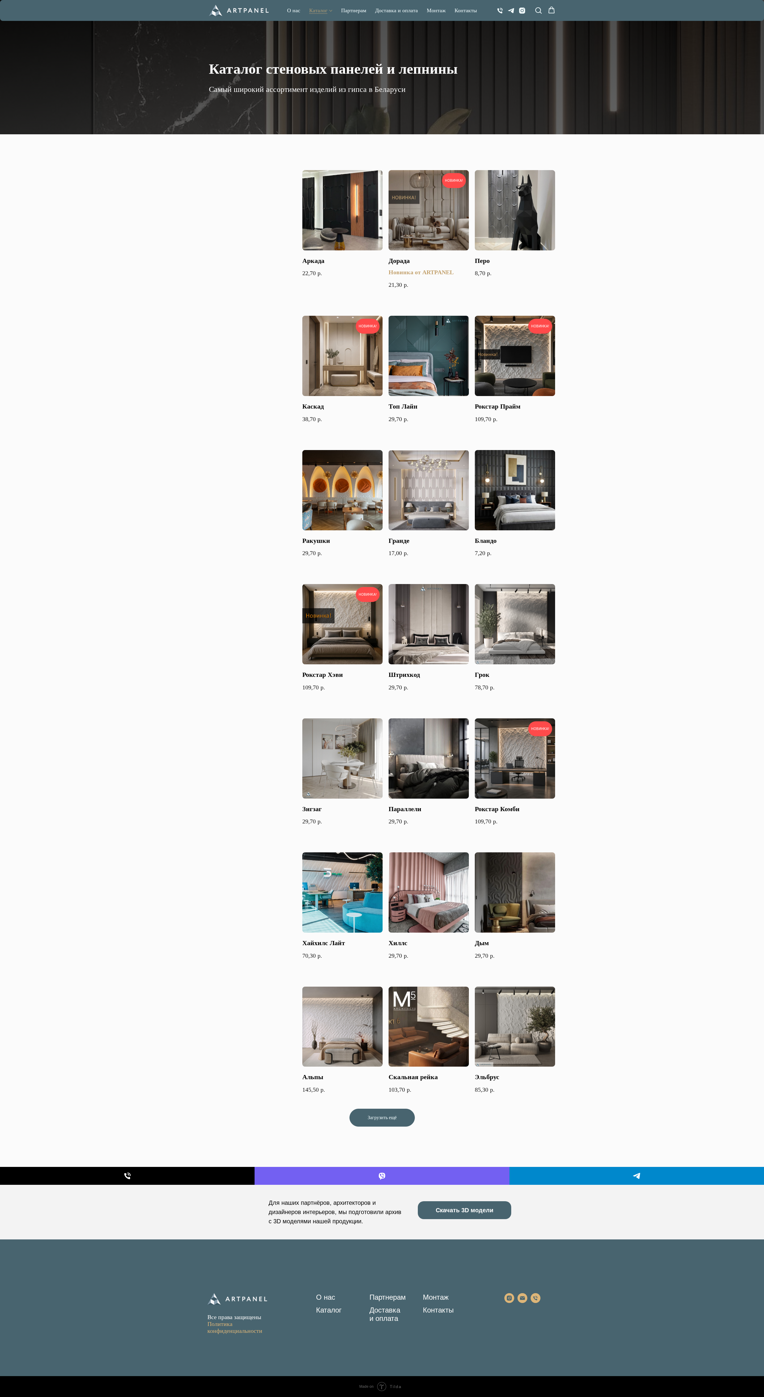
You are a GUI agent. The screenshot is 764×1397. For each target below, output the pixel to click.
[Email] (522, 1301)
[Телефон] (500, 10)
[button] (538, 10)
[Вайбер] (382, 1176)
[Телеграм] (511, 10)
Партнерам (353, 10)
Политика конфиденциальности (234, 1327)
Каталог (318, 10)
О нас (293, 10)
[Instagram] (522, 10)
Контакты (466, 10)
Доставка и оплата (396, 10)
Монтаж (436, 10)
